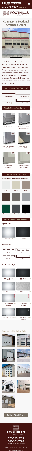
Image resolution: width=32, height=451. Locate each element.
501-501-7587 (16, 441)
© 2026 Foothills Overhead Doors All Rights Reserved (16, 447)
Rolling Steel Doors (16, 415)
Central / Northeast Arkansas (16, 443)
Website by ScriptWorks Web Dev (16, 450)
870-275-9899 (14, 6)
